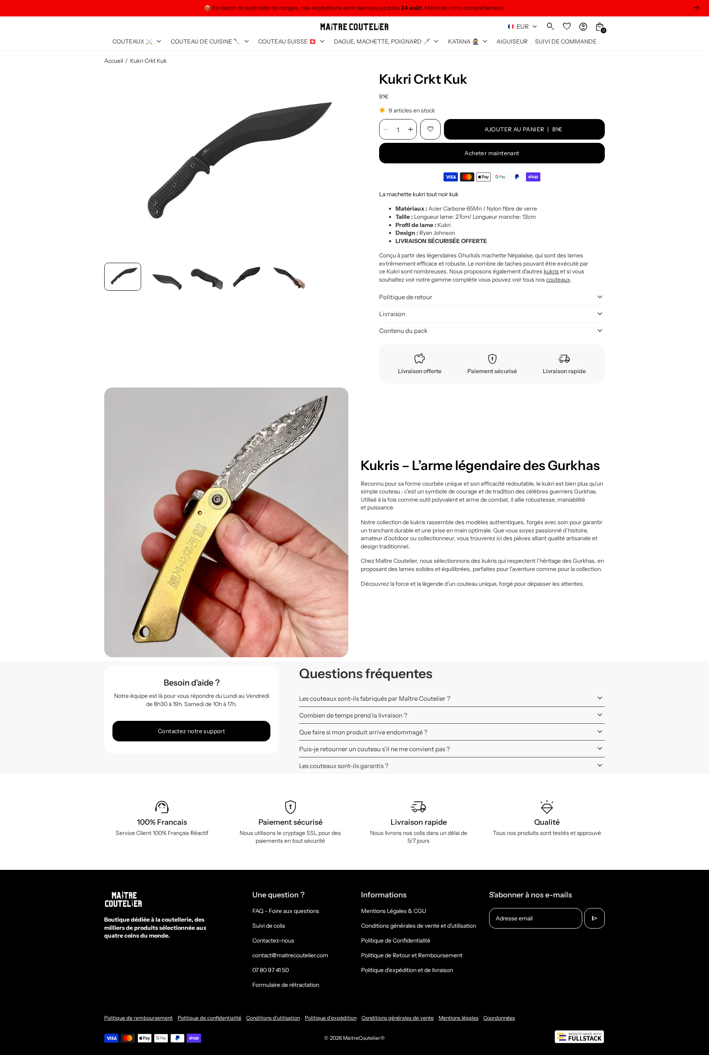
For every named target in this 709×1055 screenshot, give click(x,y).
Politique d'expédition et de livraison (407, 970)
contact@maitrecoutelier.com (290, 955)
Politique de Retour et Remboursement (411, 955)
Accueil (113, 60)
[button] (122, 277)
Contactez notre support (191, 731)
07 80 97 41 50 (270, 970)
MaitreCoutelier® (364, 1038)
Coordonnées (499, 1018)
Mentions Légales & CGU (393, 911)
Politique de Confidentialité (395, 940)
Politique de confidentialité (209, 1018)
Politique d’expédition (331, 1018)
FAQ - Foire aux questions (285, 911)
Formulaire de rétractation (285, 984)
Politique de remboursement (138, 1018)
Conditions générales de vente (397, 1018)
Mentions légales (458, 1018)
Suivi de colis (268, 925)
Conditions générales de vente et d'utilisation (418, 925)
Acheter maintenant (491, 153)
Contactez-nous (273, 940)
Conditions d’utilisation (273, 1018)
